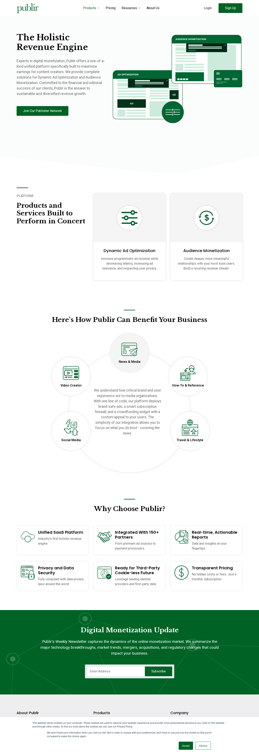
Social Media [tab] (71, 440)
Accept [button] (186, 745)
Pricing (111, 8)
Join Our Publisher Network (42, 111)
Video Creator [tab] (71, 385)
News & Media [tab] (129, 362)
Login (208, 8)
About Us (152, 8)
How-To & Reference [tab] (188, 385)
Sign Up (230, 8)
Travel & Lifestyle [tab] (190, 440)
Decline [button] (203, 745)
